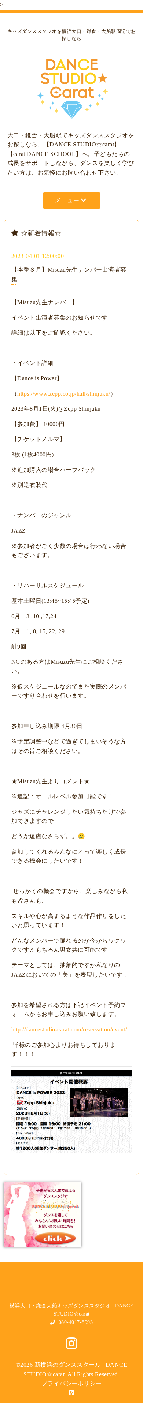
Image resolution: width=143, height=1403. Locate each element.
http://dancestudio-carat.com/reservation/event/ (69, 1029)
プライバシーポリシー (71, 1383)
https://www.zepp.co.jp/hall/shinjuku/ (63, 394)
